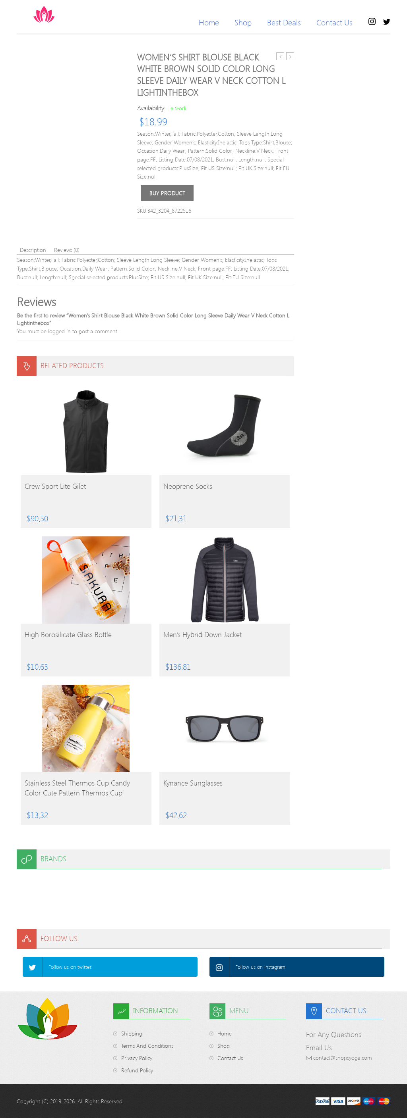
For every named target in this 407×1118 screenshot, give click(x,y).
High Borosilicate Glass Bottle (68, 634)
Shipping (131, 1033)
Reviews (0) (66, 250)
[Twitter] (33, 967)
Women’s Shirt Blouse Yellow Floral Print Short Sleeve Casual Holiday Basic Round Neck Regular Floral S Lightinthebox (280, 56)
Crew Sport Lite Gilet (55, 486)
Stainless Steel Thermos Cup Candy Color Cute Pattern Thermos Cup (77, 787)
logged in (59, 331)
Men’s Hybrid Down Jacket (202, 634)
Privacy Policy (136, 1058)
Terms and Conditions (147, 1045)
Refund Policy (137, 1070)
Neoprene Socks (187, 486)
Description (33, 250)
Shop (243, 22)
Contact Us (334, 22)
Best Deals (284, 22)
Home (209, 22)
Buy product (167, 193)
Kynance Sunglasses (193, 783)
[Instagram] (219, 967)
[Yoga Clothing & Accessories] (75, 14)
